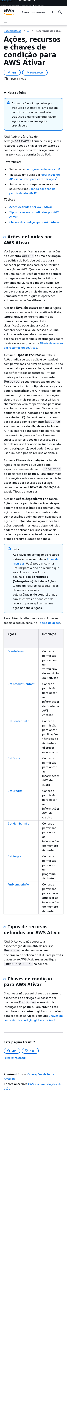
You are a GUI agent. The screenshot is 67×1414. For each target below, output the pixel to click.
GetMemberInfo (18, 823)
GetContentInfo (18, 721)
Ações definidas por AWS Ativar (30, 207)
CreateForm (15, 651)
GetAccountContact (21, 684)
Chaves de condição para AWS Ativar (34, 222)
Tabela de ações (49, 623)
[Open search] (60, 12)
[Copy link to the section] (4, 237)
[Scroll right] (52, 12)
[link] (49, 31)
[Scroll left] (19, 12)
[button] (15, 92)
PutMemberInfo (18, 884)
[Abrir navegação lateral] (5, 22)
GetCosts (13, 758)
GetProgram (15, 856)
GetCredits (15, 791)
